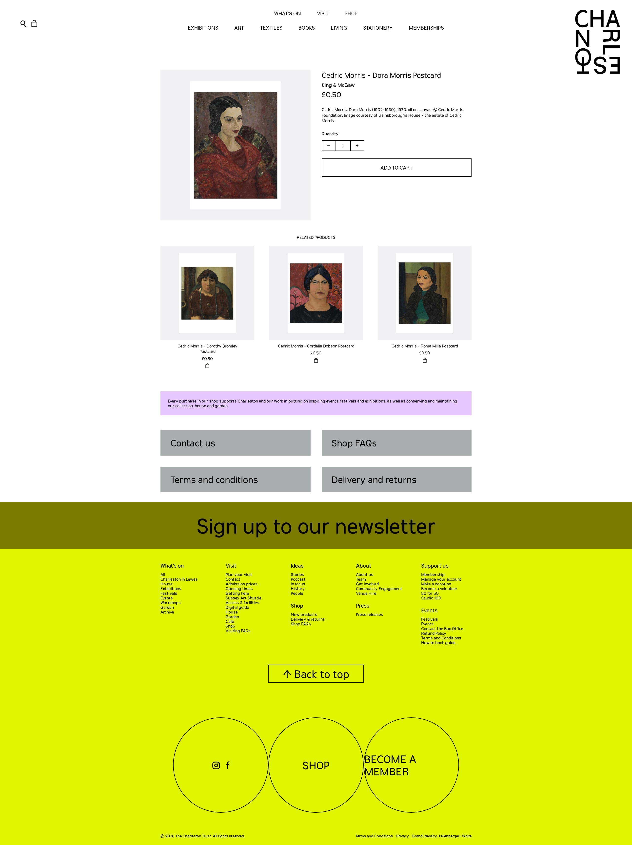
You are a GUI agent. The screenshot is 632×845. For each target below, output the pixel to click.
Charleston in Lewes (179, 579)
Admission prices (241, 583)
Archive (167, 612)
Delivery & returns (308, 619)
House (166, 583)
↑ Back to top (316, 674)
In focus (298, 583)
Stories (297, 574)
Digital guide (237, 607)
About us (364, 574)
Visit (323, 13)
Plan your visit (239, 574)
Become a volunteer (439, 588)
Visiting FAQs (238, 630)
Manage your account (441, 579)
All (162, 574)
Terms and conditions (214, 479)
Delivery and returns (374, 479)
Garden (167, 607)
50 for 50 (430, 593)
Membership (433, 574)
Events (166, 597)
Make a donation (436, 583)
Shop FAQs (354, 443)
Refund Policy (433, 633)
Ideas (297, 565)
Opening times (239, 588)
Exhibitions (170, 588)
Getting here (237, 593)
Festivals (168, 593)
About (363, 565)
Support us (435, 565)
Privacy (402, 836)
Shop (351, 13)
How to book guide (438, 642)
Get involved (367, 583)
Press (362, 605)
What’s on (172, 565)
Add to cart (396, 168)
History (298, 588)
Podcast (298, 579)
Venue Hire (366, 593)
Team (361, 579)
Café (230, 621)
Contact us (192, 443)
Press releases (369, 614)
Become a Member (390, 765)
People (297, 593)
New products (304, 614)
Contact (233, 579)
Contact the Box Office (442, 628)
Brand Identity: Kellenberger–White (442, 836)
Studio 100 (431, 597)
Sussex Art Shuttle (243, 597)
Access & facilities (242, 602)
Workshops (170, 602)
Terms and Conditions (441, 637)
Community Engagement (379, 588)
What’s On (287, 13)
